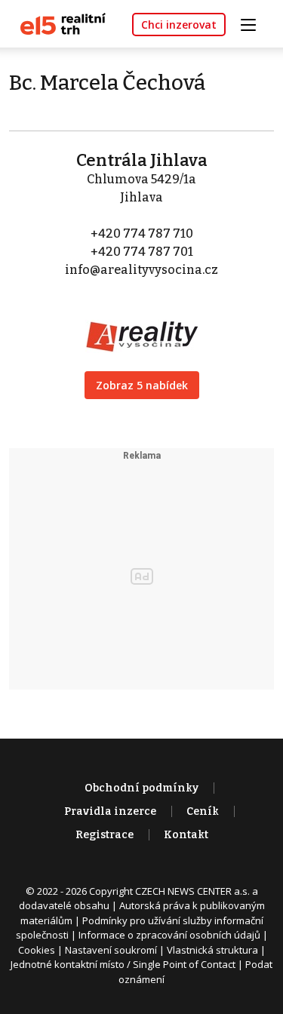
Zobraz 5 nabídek (142, 385)
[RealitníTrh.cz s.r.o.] (57, 23)
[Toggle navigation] (253, 23)
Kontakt (186, 834)
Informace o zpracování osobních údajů (169, 935)
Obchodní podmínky (141, 788)
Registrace (104, 834)
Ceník (202, 811)
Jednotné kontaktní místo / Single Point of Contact (123, 964)
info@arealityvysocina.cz (141, 270)
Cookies (36, 950)
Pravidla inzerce (110, 811)
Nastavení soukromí (111, 950)
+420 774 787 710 (142, 233)
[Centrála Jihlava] (141, 326)
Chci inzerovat (179, 24)
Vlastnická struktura (212, 950)
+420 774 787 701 (142, 251)
